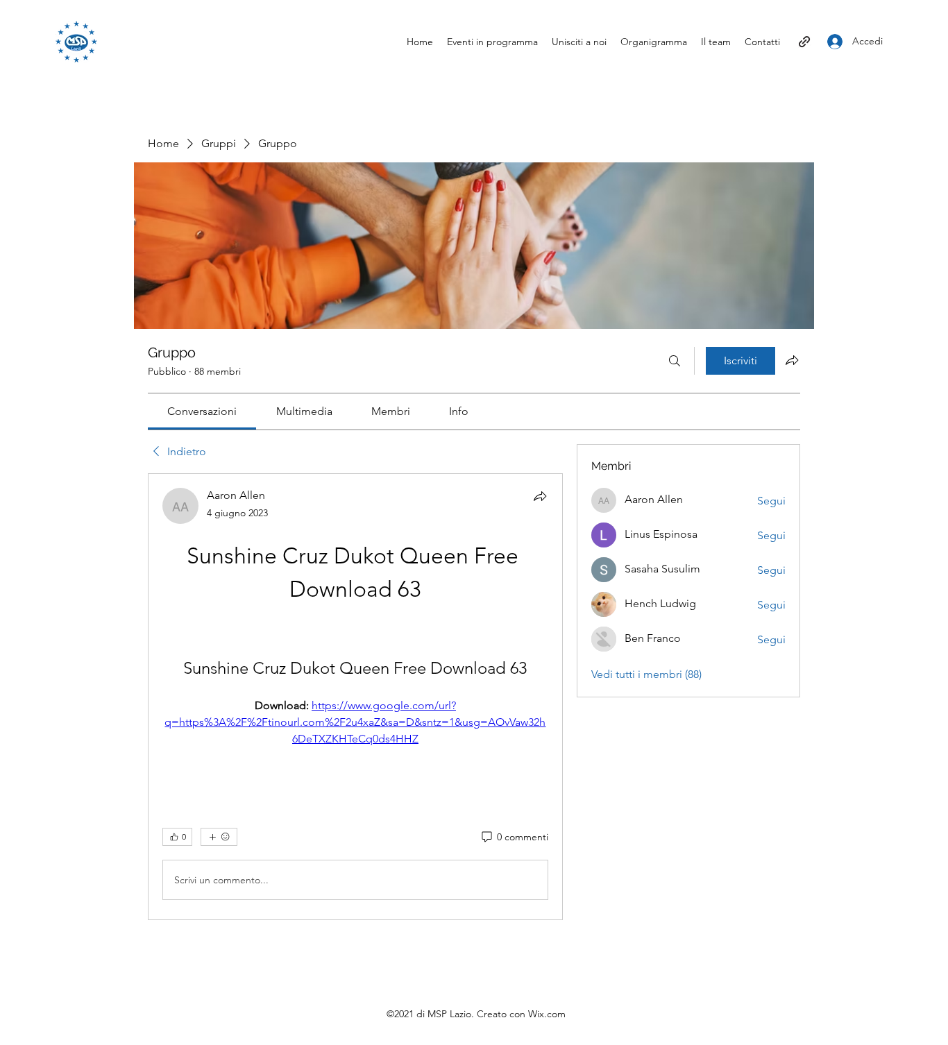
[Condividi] (540, 496)
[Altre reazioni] (219, 837)
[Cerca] (674, 361)
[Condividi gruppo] (792, 360)
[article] (355, 696)
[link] (202, 411)
